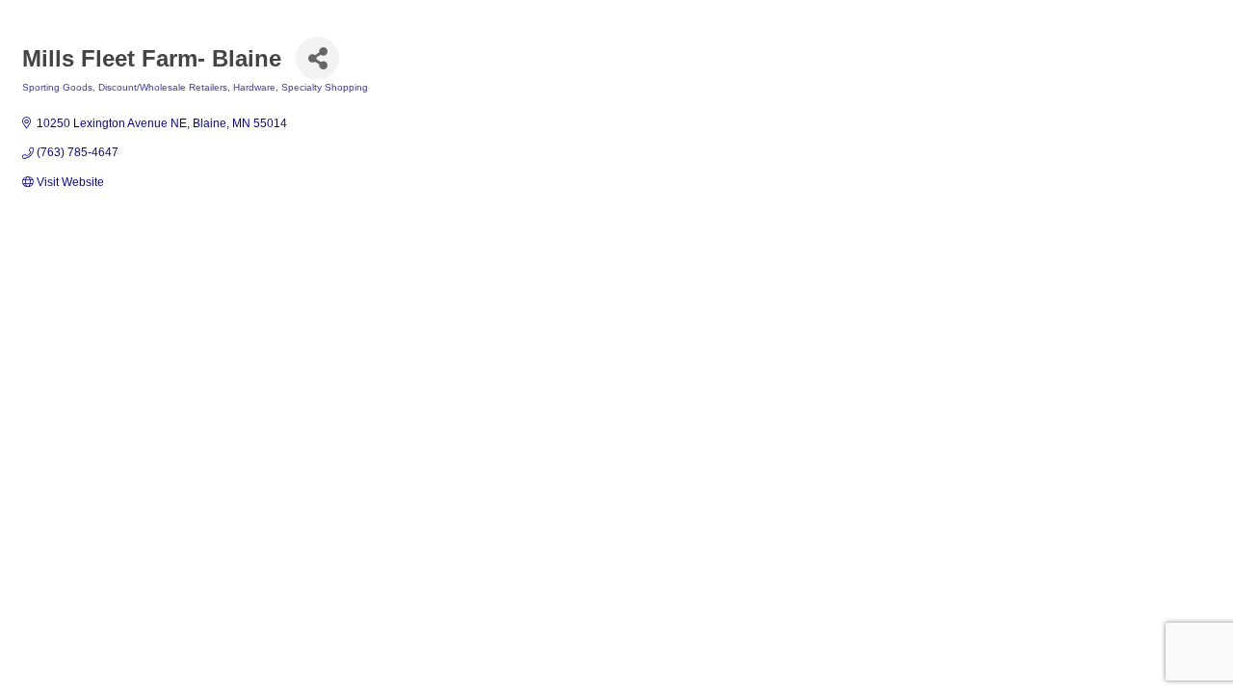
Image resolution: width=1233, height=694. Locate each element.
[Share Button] (317, 58)
